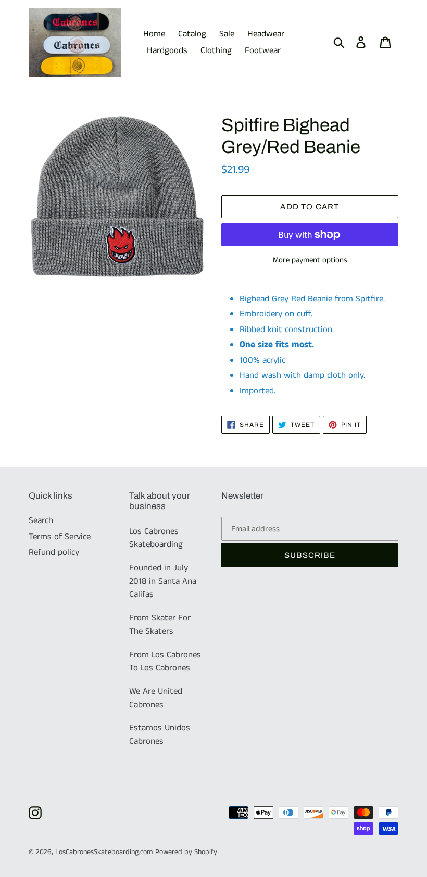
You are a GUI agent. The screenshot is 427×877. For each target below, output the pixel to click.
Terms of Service (60, 536)
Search (41, 520)
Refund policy (54, 552)
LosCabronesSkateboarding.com (104, 852)
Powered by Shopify (186, 852)
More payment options (310, 260)
